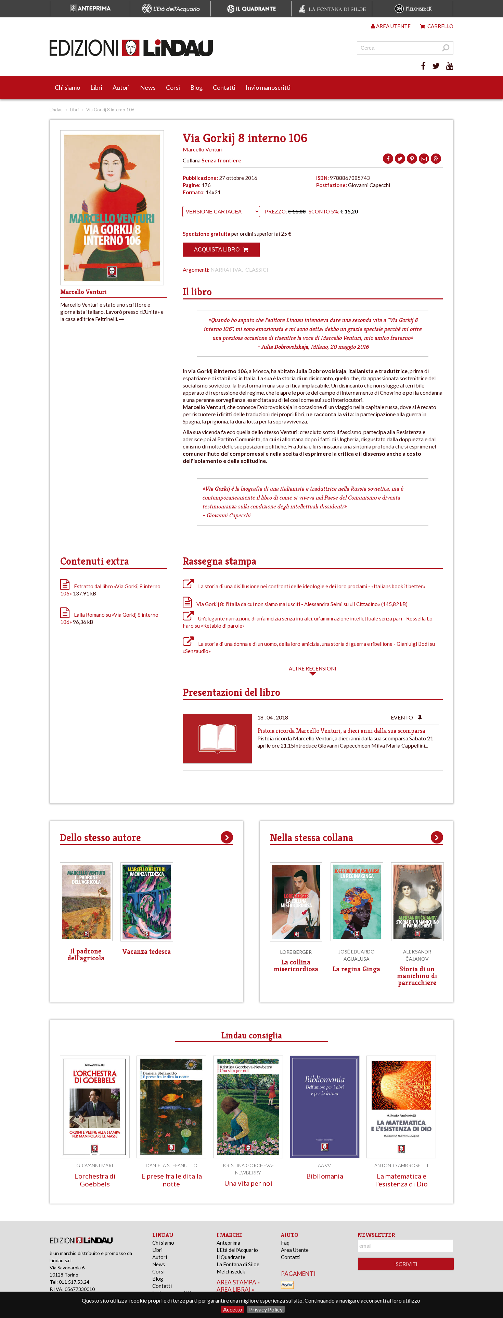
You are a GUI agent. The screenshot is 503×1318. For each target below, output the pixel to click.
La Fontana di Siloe (238, 1264)
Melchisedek (231, 1271)
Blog (196, 87)
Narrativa (226, 269)
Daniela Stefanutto (171, 1165)
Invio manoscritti (268, 87)
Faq (285, 1243)
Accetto (232, 1309)
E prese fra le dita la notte (171, 1180)
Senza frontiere (221, 160)
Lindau (56, 109)
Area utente (393, 26)
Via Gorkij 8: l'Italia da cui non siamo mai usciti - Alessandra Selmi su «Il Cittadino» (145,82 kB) (301, 604)
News (148, 87)
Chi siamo (67, 87)
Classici (256, 269)
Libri (96, 87)
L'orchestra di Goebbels (95, 1180)
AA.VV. (325, 1165)
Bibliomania (324, 1176)
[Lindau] (181, 47)
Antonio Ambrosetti (401, 1165)
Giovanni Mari (94, 1165)
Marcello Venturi (202, 149)
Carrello (439, 26)
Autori (121, 87)
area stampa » (238, 1282)
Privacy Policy (266, 1309)
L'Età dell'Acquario (237, 1250)
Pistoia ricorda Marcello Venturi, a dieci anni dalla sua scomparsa (341, 731)
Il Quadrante (231, 1257)
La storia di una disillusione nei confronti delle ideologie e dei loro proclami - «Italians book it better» (311, 586)
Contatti (224, 87)
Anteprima (228, 1243)
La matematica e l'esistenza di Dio (401, 1180)
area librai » (235, 1289)
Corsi (173, 87)
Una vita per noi (248, 1183)
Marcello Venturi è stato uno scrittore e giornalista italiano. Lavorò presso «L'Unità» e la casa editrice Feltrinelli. (112, 311)
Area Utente (295, 1250)
